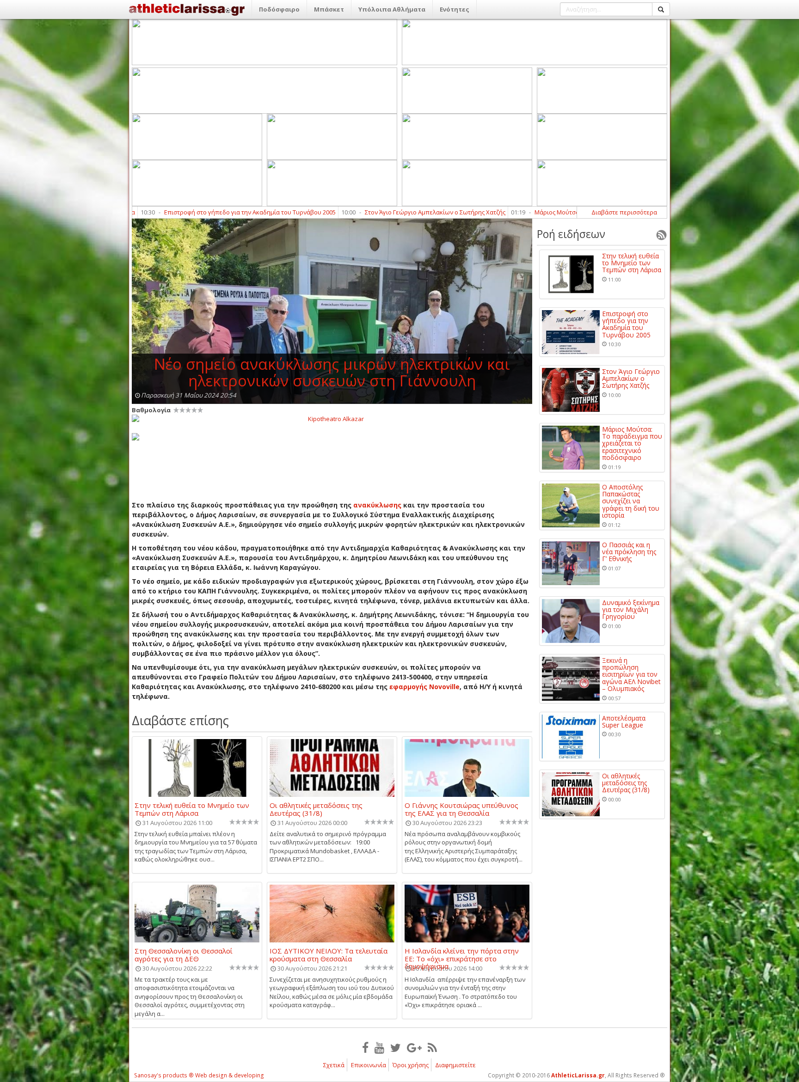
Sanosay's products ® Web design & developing (199, 1075)
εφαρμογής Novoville (424, 686)
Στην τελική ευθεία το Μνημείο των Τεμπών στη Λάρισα (192, 808)
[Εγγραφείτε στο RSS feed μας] (432, 1047)
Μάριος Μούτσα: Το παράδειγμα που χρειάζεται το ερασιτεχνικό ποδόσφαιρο (575, 212)
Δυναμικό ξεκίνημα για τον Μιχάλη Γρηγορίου (630, 609)
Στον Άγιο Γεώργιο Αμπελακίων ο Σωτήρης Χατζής (366, 212)
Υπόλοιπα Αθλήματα (391, 9)
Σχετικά (333, 1065)
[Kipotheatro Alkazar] (332, 418)
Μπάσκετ (329, 9)
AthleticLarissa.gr (578, 1075)
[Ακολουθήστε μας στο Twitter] (395, 1047)
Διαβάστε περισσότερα (624, 212)
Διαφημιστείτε (455, 1065)
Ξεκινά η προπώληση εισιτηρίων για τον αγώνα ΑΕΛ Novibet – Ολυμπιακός (631, 674)
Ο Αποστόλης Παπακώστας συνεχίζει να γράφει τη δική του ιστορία (630, 501)
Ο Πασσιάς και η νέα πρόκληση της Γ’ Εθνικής (629, 551)
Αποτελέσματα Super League (623, 722)
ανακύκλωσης (377, 505)
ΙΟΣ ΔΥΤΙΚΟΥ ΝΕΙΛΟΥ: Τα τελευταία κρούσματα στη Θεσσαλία (328, 954)
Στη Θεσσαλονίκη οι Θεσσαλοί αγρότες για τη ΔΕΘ (184, 954)
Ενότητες (454, 9)
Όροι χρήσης (411, 1065)
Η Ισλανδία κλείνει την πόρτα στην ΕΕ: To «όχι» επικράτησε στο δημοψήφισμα (462, 954)
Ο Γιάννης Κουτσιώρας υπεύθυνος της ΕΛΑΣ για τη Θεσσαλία (461, 808)
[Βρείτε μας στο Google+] (414, 1047)
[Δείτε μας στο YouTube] (379, 1047)
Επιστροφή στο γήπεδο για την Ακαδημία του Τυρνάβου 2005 (181, 212)
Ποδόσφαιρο (279, 9)
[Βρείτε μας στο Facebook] (365, 1047)
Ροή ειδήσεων (571, 233)
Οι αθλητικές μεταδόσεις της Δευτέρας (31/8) (316, 808)
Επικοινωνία (368, 1065)
